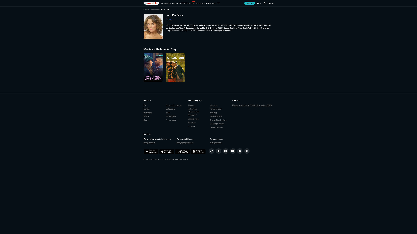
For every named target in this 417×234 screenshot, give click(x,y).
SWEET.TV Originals (187, 3)
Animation (200, 3)
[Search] (265, 3)
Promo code (171, 120)
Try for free (250, 3)
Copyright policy (217, 124)
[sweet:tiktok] (211, 151)
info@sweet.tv (149, 143)
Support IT (192, 115)
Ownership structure (218, 120)
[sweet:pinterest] (247, 151)
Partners (191, 126)
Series (208, 3)
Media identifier (216, 127)
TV (162, 3)
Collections (170, 109)
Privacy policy (216, 116)
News (168, 112)
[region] (208, 67)
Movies (175, 3)
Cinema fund (193, 119)
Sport (214, 3)
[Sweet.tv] (151, 3)
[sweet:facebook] (218, 151)
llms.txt (186, 159)
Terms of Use (215, 109)
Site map (213, 112)
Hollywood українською (193, 110)
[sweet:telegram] (239, 151)
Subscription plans (173, 105)
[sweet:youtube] (232, 151)
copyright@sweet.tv (185, 143)
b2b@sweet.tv (216, 143)
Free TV (167, 3)
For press (192, 122)
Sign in (270, 3)
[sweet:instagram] (225, 151)
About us (191, 105)
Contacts (213, 105)
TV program (171, 116)
